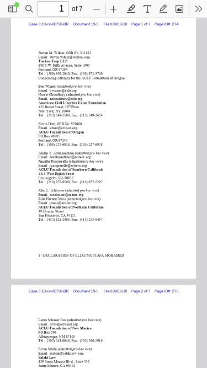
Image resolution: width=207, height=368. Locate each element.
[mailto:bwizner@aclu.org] (63, 90)
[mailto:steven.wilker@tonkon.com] (69, 56)
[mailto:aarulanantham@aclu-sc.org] (69, 156)
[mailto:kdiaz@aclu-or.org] (63, 127)
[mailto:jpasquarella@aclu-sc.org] (68, 165)
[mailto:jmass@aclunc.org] (63, 202)
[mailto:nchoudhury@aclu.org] (64, 98)
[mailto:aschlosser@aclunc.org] (66, 193)
